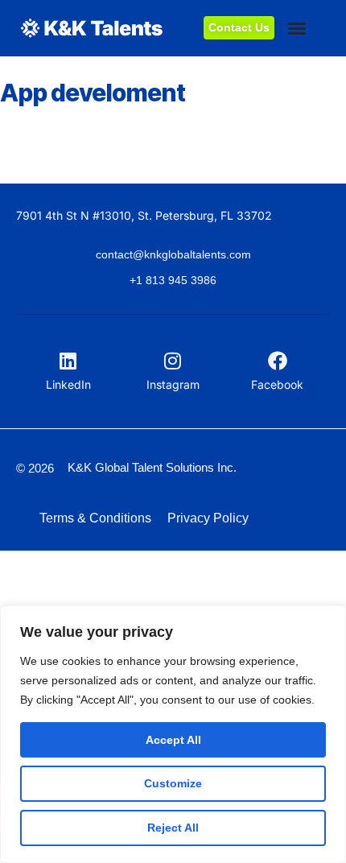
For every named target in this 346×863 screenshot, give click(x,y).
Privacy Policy (208, 518)
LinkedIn (68, 384)
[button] (296, 28)
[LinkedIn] (68, 360)
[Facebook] (277, 360)
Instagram (173, 384)
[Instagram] (173, 360)
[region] (173, 734)
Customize (173, 783)
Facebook (277, 384)
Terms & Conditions (95, 518)
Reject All (173, 827)
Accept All (173, 739)
